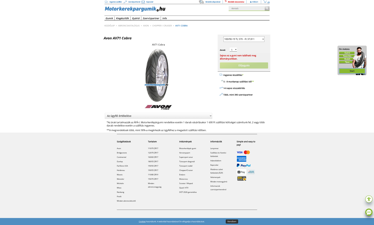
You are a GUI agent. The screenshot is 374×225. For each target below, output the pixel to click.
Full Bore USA (122, 166)
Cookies (142, 221)
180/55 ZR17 (153, 161)
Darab (222, 50)
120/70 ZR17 (153, 153)
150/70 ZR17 (153, 179)
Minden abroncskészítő (126, 201)
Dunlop (120, 161)
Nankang (120, 192)
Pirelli (119, 196)
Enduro (182, 174)
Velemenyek (215, 177)
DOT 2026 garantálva (188, 192)
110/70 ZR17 (153, 148)
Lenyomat (214, 148)
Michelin (120, 183)
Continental (121, 157)
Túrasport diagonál (187, 161)
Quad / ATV (183, 188)
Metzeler (120, 179)
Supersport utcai (186, 157)
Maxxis (120, 174)
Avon (119, 148)
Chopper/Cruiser (186, 170)
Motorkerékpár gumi (187, 148)
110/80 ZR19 (153, 174)
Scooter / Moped (186, 183)
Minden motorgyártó (218, 181)
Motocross (183, 179)
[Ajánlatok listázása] (267, 8)
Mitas (119, 188)
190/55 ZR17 (153, 170)
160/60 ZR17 (153, 157)
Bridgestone (122, 153)
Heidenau (121, 170)
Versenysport (184, 153)
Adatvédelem (215, 160)
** (253, 81)
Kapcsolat (214, 165)
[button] (369, 198)
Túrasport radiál (185, 166)
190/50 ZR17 (153, 166)
